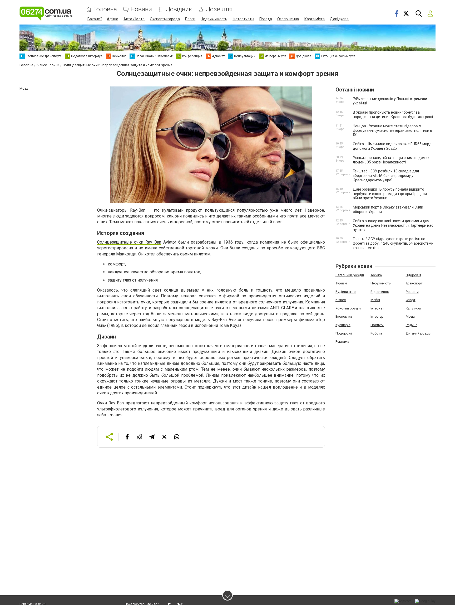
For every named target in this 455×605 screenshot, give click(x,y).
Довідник (179, 9)
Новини (141, 9)
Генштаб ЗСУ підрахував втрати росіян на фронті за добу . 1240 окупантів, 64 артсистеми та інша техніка (393, 243)
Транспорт (414, 283)
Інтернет (377, 308)
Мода (410, 316)
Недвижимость (214, 19)
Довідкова (339, 19)
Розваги (412, 292)
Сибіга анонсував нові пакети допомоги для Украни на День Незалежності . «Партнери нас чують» (393, 225)
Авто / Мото (134, 19)
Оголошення (288, 19)
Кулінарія (342, 325)
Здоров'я (413, 275)
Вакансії (94, 19)
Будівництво (345, 292)
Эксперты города (165, 19)
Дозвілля (219, 9)
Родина (411, 325)
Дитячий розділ (418, 333)
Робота (376, 333)
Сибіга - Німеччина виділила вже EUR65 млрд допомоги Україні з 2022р (392, 146)
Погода (265, 19)
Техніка (376, 275)
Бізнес (340, 300)
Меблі (375, 300)
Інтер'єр (376, 316)
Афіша (112, 19)
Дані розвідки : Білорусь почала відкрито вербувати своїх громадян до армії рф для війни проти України (390, 193)
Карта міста (314, 19)
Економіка (343, 316)
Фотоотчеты (243, 19)
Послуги (377, 325)
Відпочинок (379, 292)
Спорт (411, 300)
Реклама (342, 341)
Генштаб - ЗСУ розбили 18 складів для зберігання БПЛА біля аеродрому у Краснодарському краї (386, 175)
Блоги (190, 19)
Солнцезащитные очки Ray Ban (129, 242)
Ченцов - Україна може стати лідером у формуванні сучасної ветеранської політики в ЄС (392, 130)
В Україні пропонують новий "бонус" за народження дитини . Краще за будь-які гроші (393, 114)
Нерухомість (380, 283)
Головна (105, 9)
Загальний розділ (349, 275)
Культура (413, 308)
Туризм (341, 283)
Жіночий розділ (348, 308)
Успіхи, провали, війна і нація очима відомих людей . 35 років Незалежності (391, 160)
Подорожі (343, 333)
